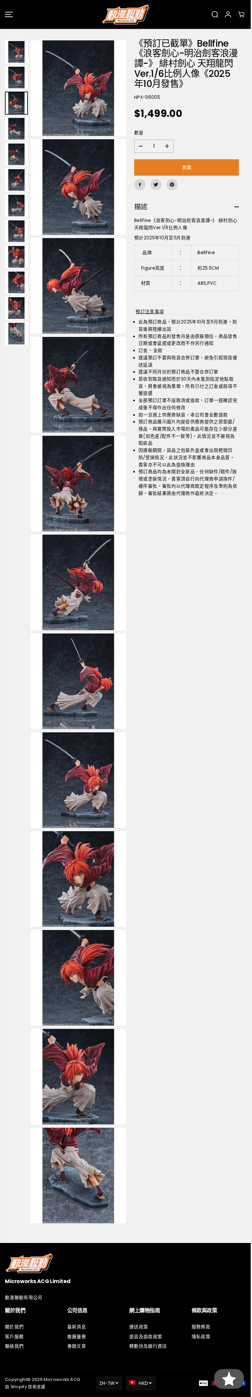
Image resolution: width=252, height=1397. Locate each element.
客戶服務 (14, 1337)
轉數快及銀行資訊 (148, 1346)
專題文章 (76, 1346)
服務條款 (201, 1327)
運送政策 (138, 1327)
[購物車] (241, 14)
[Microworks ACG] (126, 14)
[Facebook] (139, 184)
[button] (9, 14)
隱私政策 (201, 1337)
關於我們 (14, 1327)
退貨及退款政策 (145, 1337)
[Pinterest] (172, 184)
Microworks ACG (62, 1379)
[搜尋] (215, 14)
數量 (139, 133)
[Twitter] (155, 184)
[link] (126, 1263)
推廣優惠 (76, 1337)
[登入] (228, 14)
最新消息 (76, 1327)
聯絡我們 (14, 1346)
